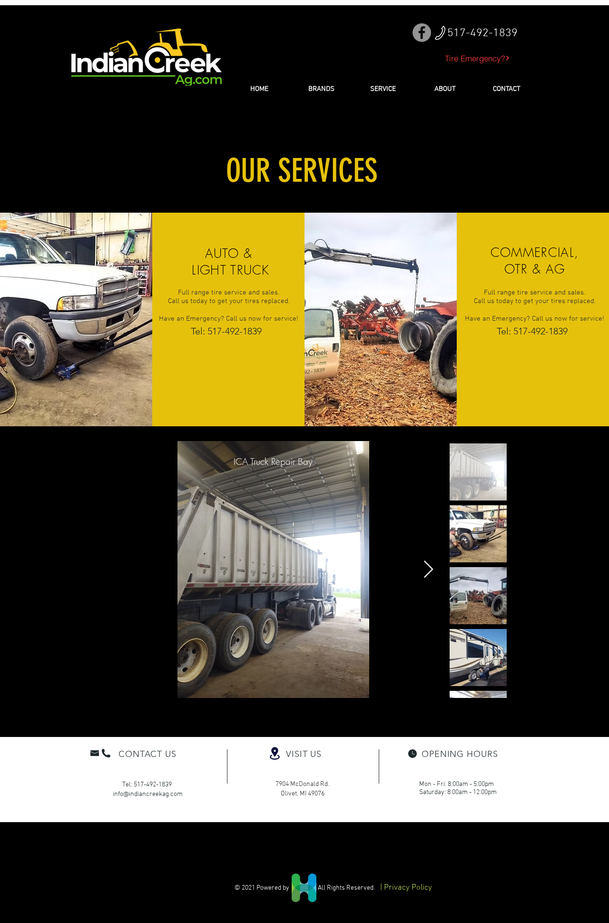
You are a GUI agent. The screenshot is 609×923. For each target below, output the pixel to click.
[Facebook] (422, 32)
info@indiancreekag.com (148, 794)
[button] (321, 89)
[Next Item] (428, 569)
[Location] (274, 753)
